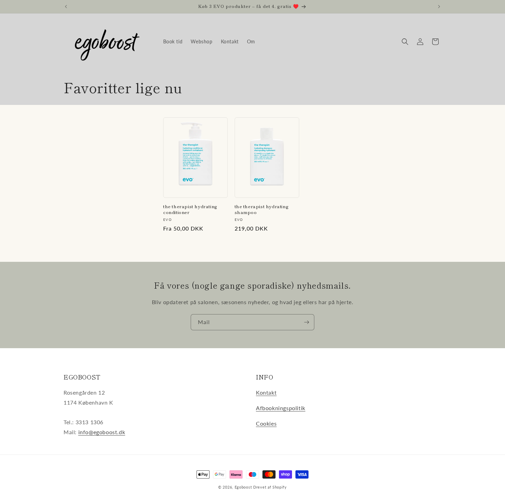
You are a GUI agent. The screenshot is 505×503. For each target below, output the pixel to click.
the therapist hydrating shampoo (262, 209)
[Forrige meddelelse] (66, 6)
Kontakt (266, 392)
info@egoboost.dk (101, 432)
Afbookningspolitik (280, 408)
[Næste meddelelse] (439, 6)
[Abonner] (306, 322)
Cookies (266, 423)
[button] (405, 41)
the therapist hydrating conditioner (190, 209)
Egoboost (243, 487)
